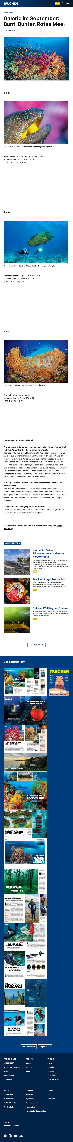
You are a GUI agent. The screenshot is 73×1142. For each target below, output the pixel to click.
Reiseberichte (9, 1099)
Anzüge (29, 1063)
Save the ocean (53, 1079)
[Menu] (67, 3)
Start (5, 12)
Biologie (50, 1067)
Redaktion (11, 31)
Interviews (8, 1079)
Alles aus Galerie (36, 645)
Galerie (10, 12)
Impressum (30, 1099)
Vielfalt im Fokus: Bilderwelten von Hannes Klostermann (49, 553)
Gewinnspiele (9, 1075)
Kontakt (30, 1091)
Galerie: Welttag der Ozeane (50, 608)
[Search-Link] (62, 3)
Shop (57, 3)
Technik (30, 1059)
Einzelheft (51, 1099)
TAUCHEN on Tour (11, 1103)
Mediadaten (30, 1107)
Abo (49, 1095)
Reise (6, 1091)
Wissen (51, 1059)
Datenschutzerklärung (34, 1103)
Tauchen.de (10, 1059)
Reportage (51, 1075)
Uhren (28, 1071)
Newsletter (30, 1095)
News (6, 1071)
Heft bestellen (28, 1047)
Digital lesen (45, 1047)
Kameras (29, 1067)
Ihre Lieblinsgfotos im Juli (49, 579)
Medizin (50, 1071)
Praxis (49, 1063)
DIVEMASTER (9, 1063)
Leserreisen (8, 1095)
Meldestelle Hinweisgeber (36, 1111)
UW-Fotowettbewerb (12, 1067)
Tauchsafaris (9, 1107)
